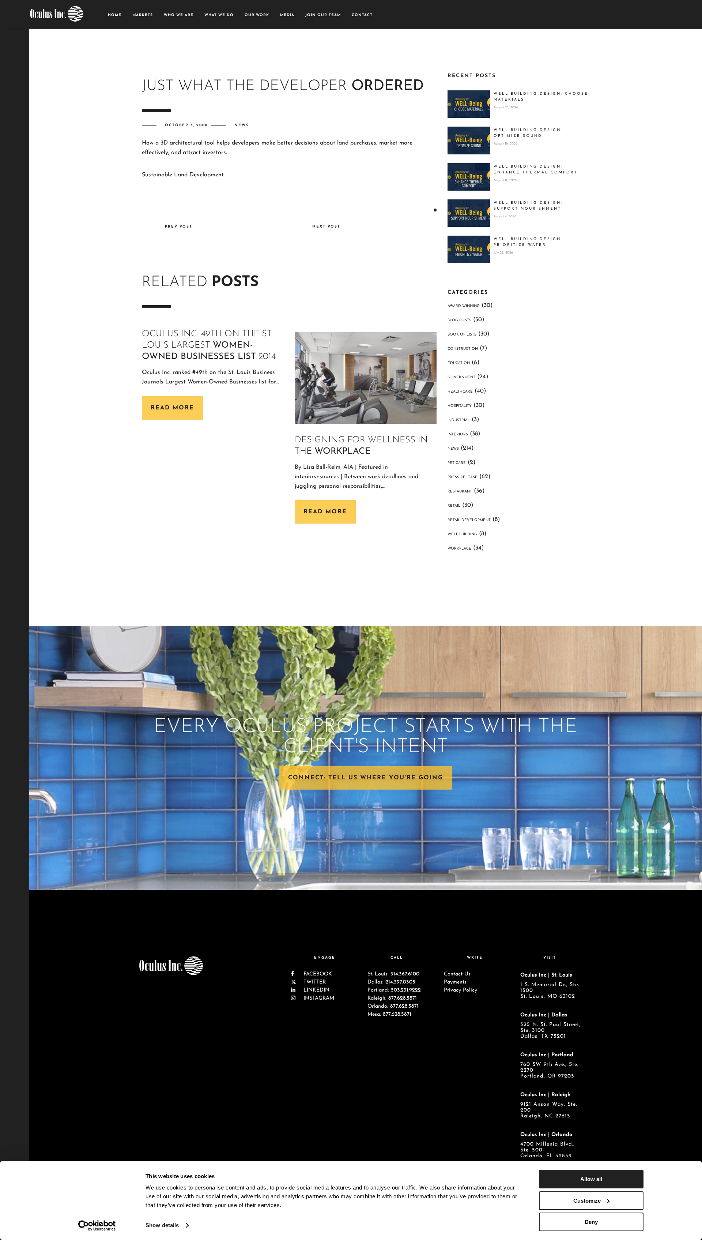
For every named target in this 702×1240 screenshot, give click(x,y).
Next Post (326, 227)
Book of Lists (462, 335)
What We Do (219, 15)
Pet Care (457, 463)
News (241, 125)
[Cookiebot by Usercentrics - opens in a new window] (97, 1225)
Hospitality (460, 406)
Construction (463, 349)
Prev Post (178, 227)
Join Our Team (323, 15)
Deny (591, 1222)
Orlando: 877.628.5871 (393, 1006)
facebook (317, 974)
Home (114, 15)
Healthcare (460, 392)
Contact (362, 15)
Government (461, 377)
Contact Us (457, 974)
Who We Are (178, 15)
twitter (314, 982)
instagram (318, 998)
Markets (142, 15)
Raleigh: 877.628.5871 (392, 998)
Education (459, 363)
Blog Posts (459, 320)
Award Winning (464, 306)
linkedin (315, 990)
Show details (162, 1225)
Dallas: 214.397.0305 (391, 982)
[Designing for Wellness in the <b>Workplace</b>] (366, 378)
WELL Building (462, 534)
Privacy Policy (460, 990)
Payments (455, 982)
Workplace (459, 549)
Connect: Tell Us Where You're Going (365, 778)
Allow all (591, 1179)
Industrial (459, 420)
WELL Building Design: (541, 97)
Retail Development (469, 520)
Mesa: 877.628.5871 (389, 1014)
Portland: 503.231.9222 (394, 990)
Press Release (463, 477)
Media (287, 15)
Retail (454, 506)
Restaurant (460, 492)
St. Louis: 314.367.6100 (393, 974)
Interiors (458, 434)
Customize (587, 1201)
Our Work (257, 15)
